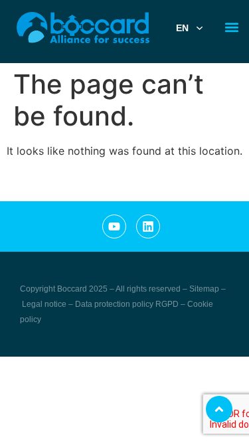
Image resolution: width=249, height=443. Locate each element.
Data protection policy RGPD (128, 304)
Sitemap (204, 289)
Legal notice (45, 304)
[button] (231, 28)
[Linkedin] (148, 226)
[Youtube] (114, 226)
